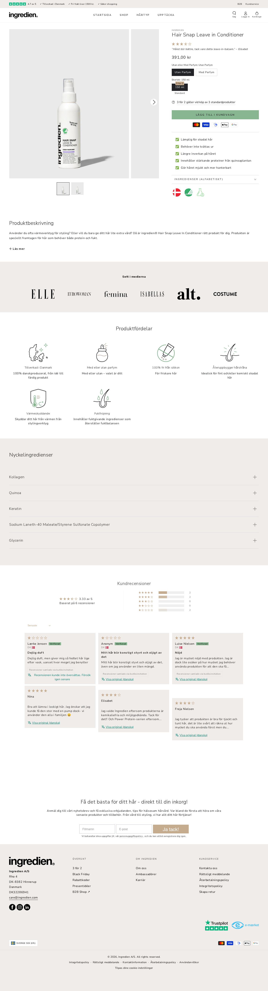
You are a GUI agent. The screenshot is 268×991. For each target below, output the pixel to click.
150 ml (179, 87)
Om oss (141, 868)
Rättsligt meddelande (214, 874)
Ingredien (178, 30)
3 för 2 (77, 868)
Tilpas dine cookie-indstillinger (134, 968)
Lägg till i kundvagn (215, 115)
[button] (234, 15)
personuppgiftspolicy (131, 836)
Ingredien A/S (126, 957)
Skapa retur (207, 892)
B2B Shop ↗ (81, 892)
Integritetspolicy (211, 886)
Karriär (140, 880)
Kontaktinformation (135, 962)
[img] (37, 638)
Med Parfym (206, 72)
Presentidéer (82, 886)
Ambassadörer (146, 874)
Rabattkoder (81, 880)
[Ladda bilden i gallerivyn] (63, 189)
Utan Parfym (183, 72)
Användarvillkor (189, 962)
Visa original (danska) (120, 679)
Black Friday (81, 874)
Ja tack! (171, 829)
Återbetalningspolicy (214, 880)
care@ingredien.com (23, 898)
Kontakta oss (208, 868)
